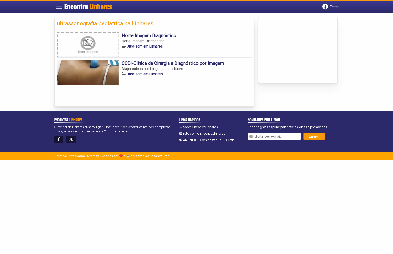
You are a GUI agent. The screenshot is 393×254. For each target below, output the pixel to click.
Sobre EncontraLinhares (200, 127)
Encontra (88, 7)
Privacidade (76, 156)
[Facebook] (58, 139)
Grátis (230, 140)
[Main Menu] (58, 6)
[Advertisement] (294, 50)
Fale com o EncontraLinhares (204, 133)
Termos (60, 156)
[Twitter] (71, 139)
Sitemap (93, 156)
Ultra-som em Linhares (145, 46)
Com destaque (211, 140)
